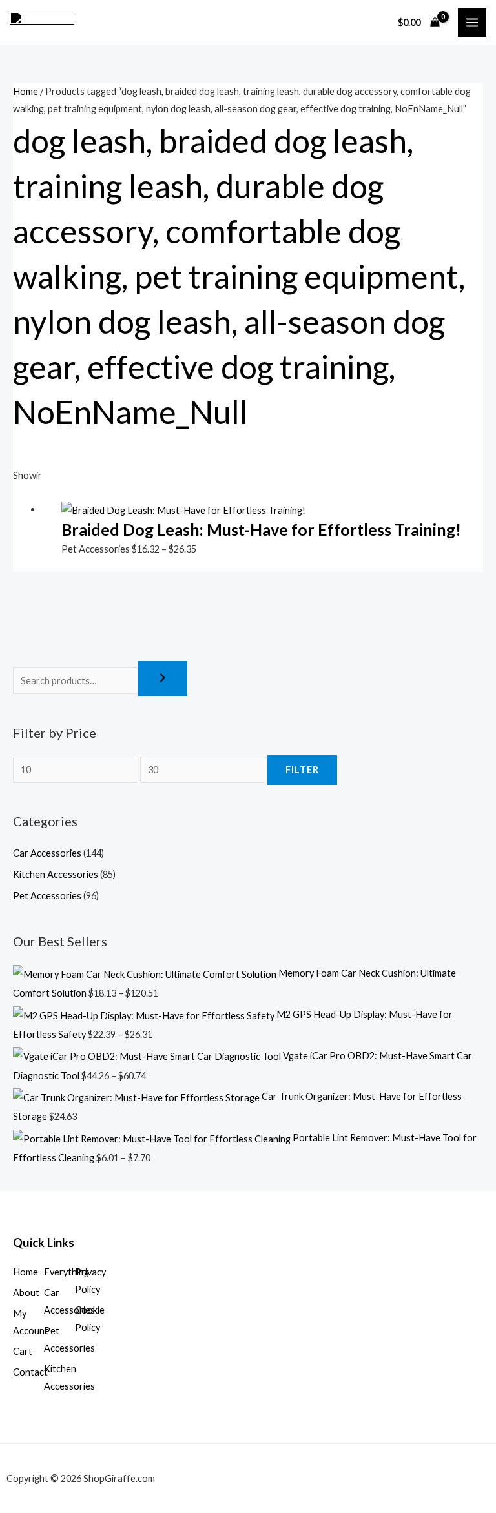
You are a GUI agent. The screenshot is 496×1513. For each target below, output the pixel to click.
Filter (302, 769)
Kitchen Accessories (55, 874)
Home (25, 91)
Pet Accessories (47, 895)
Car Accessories (47, 853)
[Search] (162, 678)
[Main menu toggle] (472, 22)
